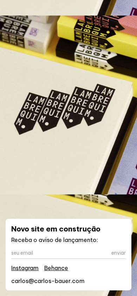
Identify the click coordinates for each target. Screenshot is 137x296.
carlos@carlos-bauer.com (48, 280)
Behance (56, 267)
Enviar (118, 253)
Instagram (25, 267)
